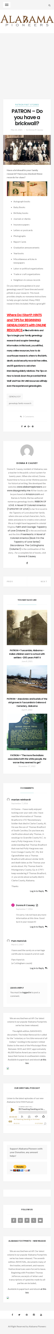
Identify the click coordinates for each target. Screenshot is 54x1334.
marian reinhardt (21, 799)
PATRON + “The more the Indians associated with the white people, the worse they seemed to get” (27, 759)
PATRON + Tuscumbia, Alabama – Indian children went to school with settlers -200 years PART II (27, 654)
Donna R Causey (36, 130)
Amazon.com (33, 494)
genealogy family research (20, 403)
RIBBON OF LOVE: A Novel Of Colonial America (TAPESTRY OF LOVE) (26, 505)
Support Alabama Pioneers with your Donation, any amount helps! (26, 1152)
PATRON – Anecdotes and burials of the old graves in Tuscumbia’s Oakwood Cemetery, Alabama (27, 702)
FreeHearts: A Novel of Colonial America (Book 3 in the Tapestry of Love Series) (27, 538)
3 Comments (28, 416)
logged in (26, 992)
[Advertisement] (27, 62)
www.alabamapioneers (29, 486)
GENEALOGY (15, 396)
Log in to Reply (37, 891)
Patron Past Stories (27, 104)
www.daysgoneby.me (18, 490)
